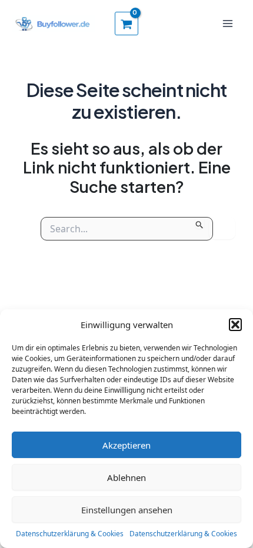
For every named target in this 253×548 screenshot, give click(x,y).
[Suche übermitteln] (199, 223)
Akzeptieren (126, 445)
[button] (235, 324)
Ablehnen (126, 477)
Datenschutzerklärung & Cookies (70, 534)
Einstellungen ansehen (126, 510)
